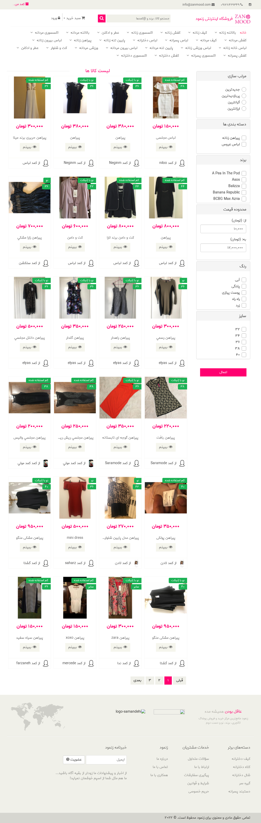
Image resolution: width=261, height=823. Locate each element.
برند (243, 159)
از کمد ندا (124, 663)
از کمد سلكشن (29, 263)
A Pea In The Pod (226, 173)
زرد (238, 305)
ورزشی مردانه (88, 48)
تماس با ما (160, 767)
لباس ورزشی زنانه (197, 48)
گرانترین (234, 102)
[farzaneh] (46, 663)
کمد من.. (19, 4)
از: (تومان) (239, 220)
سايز (242, 315)
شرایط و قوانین (198, 783)
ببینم (163, 147)
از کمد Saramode (163, 463)
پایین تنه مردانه (161, 48)
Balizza (234, 186)
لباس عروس (231, 144)
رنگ (243, 266)
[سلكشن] (46, 263)
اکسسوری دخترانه (133, 56)
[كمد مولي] (91, 463)
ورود (54, 18)
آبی (237, 280)
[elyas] (182, 363)
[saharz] (91, 563)
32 (237, 329)
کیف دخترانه (241, 759)
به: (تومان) (238, 239)
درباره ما (162, 759)
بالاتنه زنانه (227, 33)
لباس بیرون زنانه (49, 40)
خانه (243, 33)
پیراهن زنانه (82, 40)
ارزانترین (234, 108)
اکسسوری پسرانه (203, 56)
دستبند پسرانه (239, 791)
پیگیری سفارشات (196, 775)
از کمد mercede (73, 663)
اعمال (223, 372)
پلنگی (235, 286)
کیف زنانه (199, 33)
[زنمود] (242, 19)
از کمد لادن (168, 563)
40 (238, 355)
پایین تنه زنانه (114, 40)
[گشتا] (46, 563)
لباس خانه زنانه (234, 48)
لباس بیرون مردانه (123, 48)
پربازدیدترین (231, 96)
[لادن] (182, 563)
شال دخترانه (241, 775)
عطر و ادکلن (110, 33)
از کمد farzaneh (28, 663)
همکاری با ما (159, 775)
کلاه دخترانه (241, 767)
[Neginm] (136, 163)
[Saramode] (182, 463)
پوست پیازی (231, 292)
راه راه (236, 299)
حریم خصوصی (198, 791)
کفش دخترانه (168, 56)
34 (237, 335)
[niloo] (182, 163)
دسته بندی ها (234, 124)
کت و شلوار (58, 48)
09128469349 (230, 4)
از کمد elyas (167, 363)
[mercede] (91, 663)
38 (237, 348)
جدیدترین (232, 89)
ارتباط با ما (201, 767)
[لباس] (46, 163)
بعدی (137, 680)
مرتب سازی (237, 76)
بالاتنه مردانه (79, 33)
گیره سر (244, 783)
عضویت (75, 760)
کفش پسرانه (236, 56)
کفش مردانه (237, 40)
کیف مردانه (208, 40)
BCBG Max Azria (226, 199)
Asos (236, 179)
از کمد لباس (31, 163)
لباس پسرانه (178, 40)
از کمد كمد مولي (74, 463)
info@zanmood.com (197, 4)
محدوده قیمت (234, 209)
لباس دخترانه (146, 40)
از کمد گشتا (31, 563)
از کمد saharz (75, 563)
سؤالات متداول (198, 759)
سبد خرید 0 (72, 18)
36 (238, 342)
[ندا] (136, 663)
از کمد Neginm (120, 163)
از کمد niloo (167, 163)
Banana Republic (226, 192)
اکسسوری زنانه (141, 33)
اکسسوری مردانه (46, 33)
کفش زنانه (172, 33)
